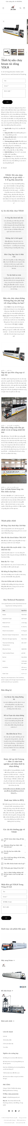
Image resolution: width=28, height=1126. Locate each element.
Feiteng (6, 1117)
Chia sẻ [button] (5, 168)
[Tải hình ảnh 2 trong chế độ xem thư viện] (14, 52)
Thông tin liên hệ (22, 1117)
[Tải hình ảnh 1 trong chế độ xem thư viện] (7, 52)
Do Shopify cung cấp (13, 1117)
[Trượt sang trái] (1, 52)
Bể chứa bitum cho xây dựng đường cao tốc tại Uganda (13, 1062)
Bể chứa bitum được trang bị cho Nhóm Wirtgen (13, 1077)
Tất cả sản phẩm (7, 1040)
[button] (3, 8)
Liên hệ (5, 1036)
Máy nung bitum (7, 960)
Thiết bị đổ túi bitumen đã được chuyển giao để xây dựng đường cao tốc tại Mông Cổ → (14, 791)
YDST (16, 324)
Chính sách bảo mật (8, 1043)
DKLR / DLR (6, 315)
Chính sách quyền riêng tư (9, 1120)
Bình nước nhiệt (6, 1021)
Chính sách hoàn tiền (20, 1122)
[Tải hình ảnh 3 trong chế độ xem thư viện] (21, 52)
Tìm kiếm (5, 1047)
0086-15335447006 (13, 1094)
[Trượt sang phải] (26, 52)
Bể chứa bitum (6, 991)
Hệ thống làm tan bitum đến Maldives (12, 1058)
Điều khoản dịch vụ (21, 1120)
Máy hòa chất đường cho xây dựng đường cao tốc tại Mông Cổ (14, 1068)
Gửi (7, 102)
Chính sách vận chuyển (9, 1122)
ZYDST (21, 324)
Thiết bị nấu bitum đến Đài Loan (11, 1073)
